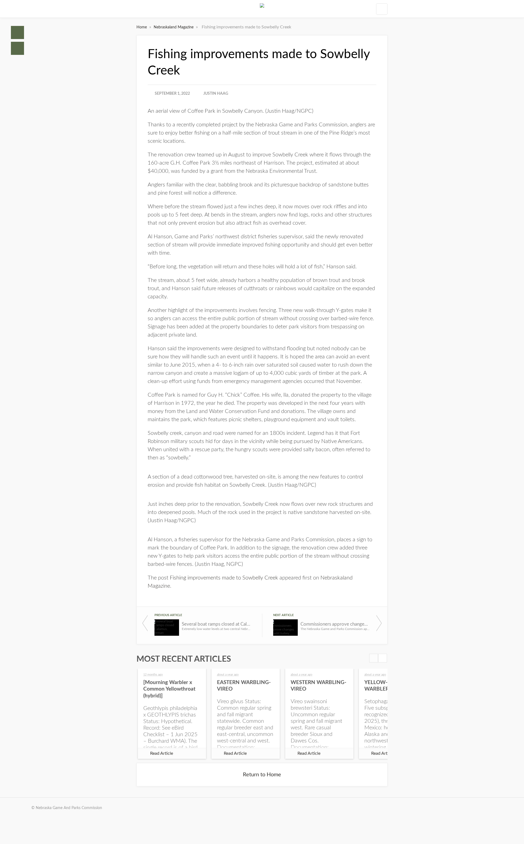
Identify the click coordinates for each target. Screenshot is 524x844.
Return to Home (262, 774)
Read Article (161, 753)
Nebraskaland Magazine (174, 27)
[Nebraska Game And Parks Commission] (262, 8)
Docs (17, 48)
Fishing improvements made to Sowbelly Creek (224, 578)
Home (17, 32)
